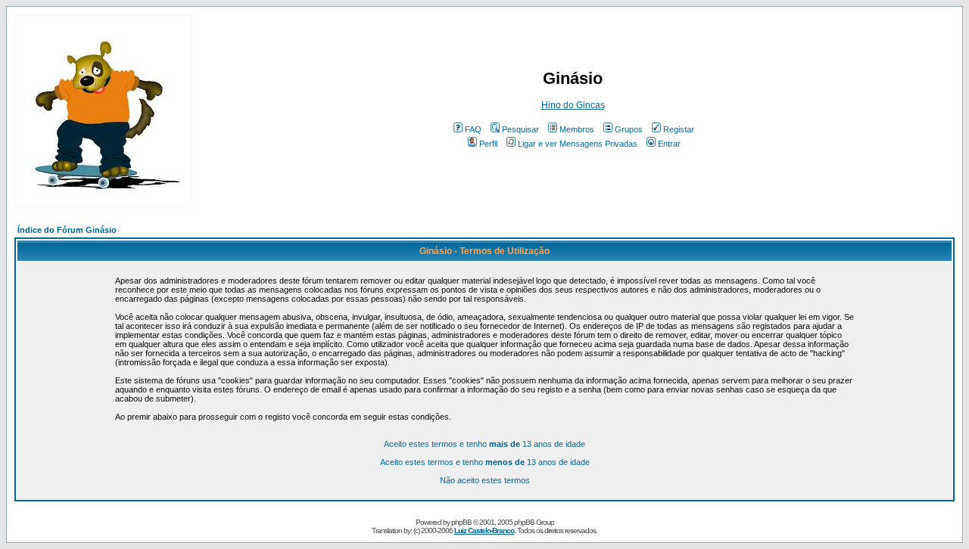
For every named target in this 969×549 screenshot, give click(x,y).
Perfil (488, 143)
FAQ (473, 129)
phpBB (461, 522)
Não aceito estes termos (485, 480)
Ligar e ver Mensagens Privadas (577, 143)
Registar (678, 129)
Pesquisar (520, 129)
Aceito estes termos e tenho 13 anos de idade (484, 443)
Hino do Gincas (573, 105)
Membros (576, 129)
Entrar (669, 143)
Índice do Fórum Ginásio (67, 229)
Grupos (629, 129)
